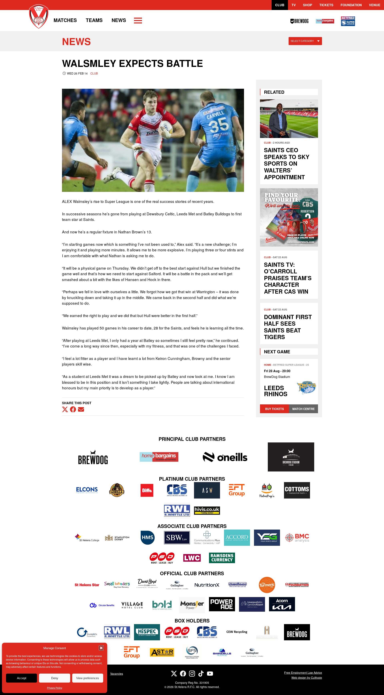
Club (279, 5)
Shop (307, 5)
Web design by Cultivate (306, 678)
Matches (65, 20)
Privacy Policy (54, 687)
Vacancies (116, 674)
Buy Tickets (274, 409)
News (119, 20)
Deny (54, 678)
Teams (94, 20)
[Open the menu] (138, 21)
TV (294, 5)
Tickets (326, 5)
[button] (101, 648)
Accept (21, 678)
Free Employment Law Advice (303, 673)
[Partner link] (93, 456)
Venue (374, 5)
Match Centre (303, 409)
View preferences (87, 678)
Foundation (351, 5)
